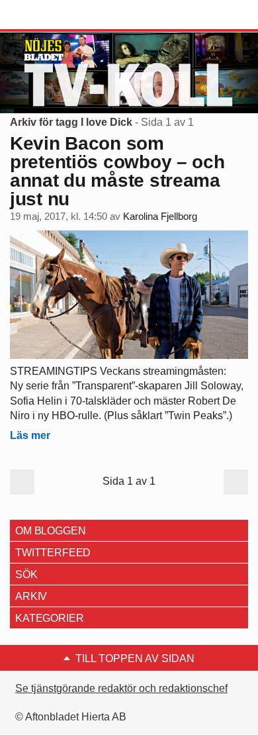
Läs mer (30, 435)
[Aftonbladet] (59, 15)
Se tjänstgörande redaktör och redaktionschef (121, 688)
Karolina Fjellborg (160, 216)
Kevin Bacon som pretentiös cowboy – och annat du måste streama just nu (117, 171)
